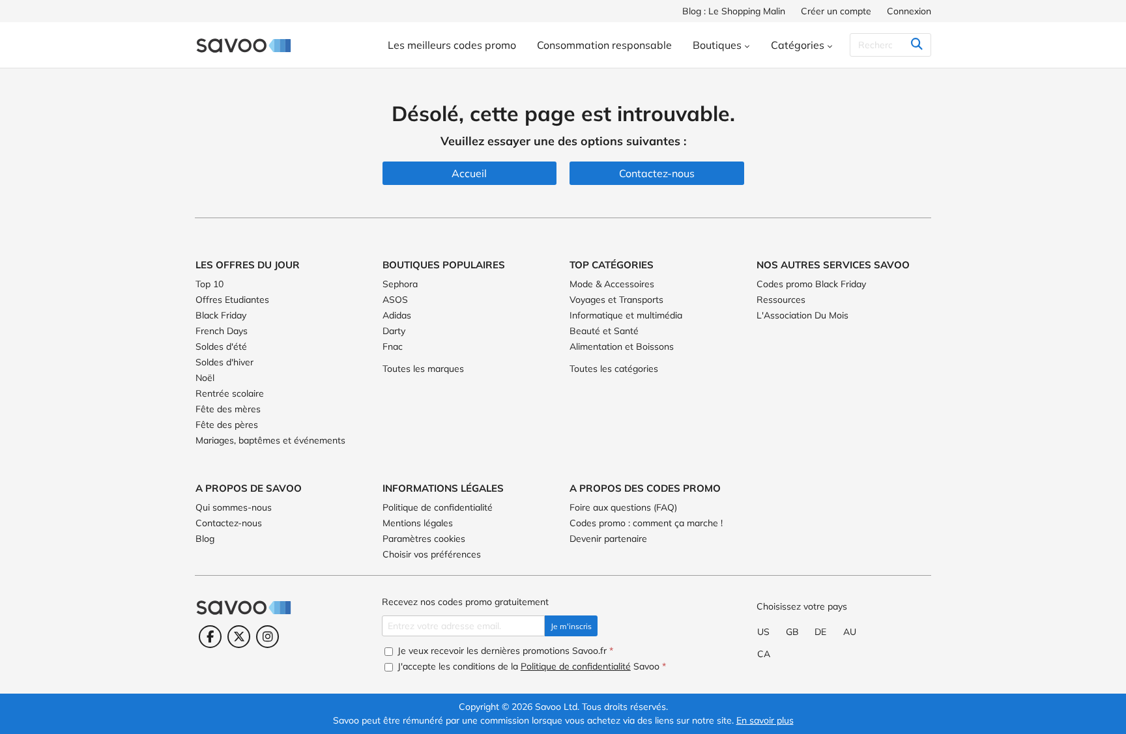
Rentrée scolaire (229, 393)
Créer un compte (836, 11)
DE (820, 632)
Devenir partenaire (608, 538)
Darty (394, 331)
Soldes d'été (221, 346)
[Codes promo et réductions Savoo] (244, 44)
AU (849, 632)
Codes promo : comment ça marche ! (646, 523)
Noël (204, 378)
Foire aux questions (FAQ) (623, 507)
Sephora (400, 284)
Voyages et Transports (616, 299)
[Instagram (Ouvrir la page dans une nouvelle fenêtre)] (267, 636)
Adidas (397, 315)
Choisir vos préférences (432, 554)
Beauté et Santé (604, 331)
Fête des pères (226, 425)
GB (792, 632)
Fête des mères (228, 409)
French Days (221, 331)
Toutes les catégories (614, 368)
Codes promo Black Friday (811, 284)
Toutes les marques (423, 368)
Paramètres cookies (424, 538)
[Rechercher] (916, 45)
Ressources (781, 299)
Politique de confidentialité (438, 507)
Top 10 (209, 284)
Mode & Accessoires (612, 284)
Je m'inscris (571, 626)
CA (763, 654)
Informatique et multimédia (626, 315)
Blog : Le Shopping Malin (733, 11)
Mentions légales (418, 523)
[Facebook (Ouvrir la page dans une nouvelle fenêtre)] (210, 636)
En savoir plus (765, 720)
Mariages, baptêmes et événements (270, 440)
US (763, 632)
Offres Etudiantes (232, 299)
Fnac (393, 346)
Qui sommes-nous (233, 507)
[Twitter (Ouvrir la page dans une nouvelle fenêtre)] (238, 636)
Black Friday (220, 315)
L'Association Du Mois (802, 315)
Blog (204, 538)
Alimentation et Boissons (622, 346)
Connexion (909, 11)
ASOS (395, 299)
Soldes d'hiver (224, 362)
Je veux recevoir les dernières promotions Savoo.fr (504, 650)
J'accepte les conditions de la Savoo (530, 666)
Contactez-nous (228, 523)
